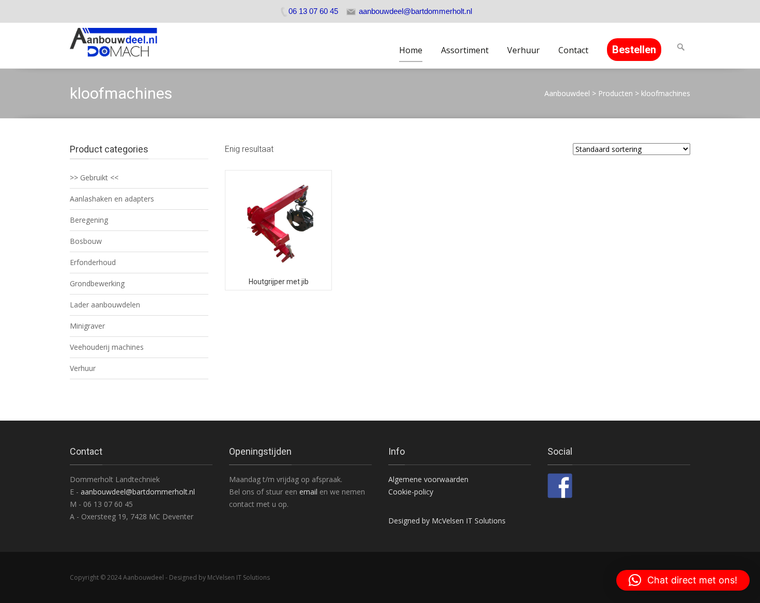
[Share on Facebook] (560, 485)
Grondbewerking (97, 283)
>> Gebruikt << (94, 177)
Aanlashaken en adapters (112, 199)
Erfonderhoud (93, 262)
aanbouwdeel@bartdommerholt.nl (138, 492)
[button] (683, 580)
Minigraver (87, 326)
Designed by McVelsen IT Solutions (447, 520)
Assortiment (465, 50)
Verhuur (523, 50)
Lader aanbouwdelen (105, 305)
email (309, 492)
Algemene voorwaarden (428, 479)
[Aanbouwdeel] (120, 45)
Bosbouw (86, 241)
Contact (573, 50)
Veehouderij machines (107, 347)
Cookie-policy (410, 492)
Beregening (89, 220)
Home (410, 50)
